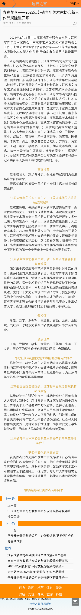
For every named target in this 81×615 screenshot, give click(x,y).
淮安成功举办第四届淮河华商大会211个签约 (37, 555)
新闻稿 (20, 599)
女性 (31, 594)
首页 (22, 587)
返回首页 (5, 5)
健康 (40, 594)
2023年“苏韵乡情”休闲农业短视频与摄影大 (36, 566)
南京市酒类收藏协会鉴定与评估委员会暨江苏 (38, 560)
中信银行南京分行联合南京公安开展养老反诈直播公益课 (39, 513)
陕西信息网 (46, 599)
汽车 (40, 587)
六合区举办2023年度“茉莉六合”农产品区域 (36, 572)
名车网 (27, 599)
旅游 (50, 594)
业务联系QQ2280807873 (40, 609)
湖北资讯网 (11, 599)
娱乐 (59, 587)
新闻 (31, 587)
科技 (59, 594)
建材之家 (36, 599)
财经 (22, 594)
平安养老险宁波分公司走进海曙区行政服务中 (38, 577)
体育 (50, 587)
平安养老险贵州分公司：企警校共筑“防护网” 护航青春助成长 (40, 538)
